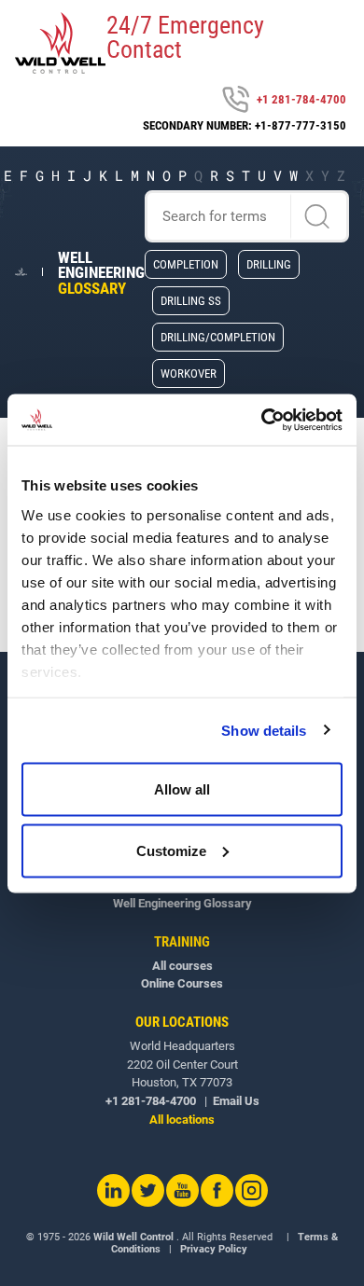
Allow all (182, 789)
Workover (189, 373)
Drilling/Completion (218, 336)
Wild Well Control (133, 1237)
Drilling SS (191, 300)
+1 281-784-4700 (301, 99)
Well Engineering (101, 273)
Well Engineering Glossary (182, 903)
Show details (263, 730)
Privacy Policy (213, 1249)
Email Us (236, 1101)
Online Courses (182, 983)
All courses (182, 966)
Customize (171, 850)
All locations (182, 1120)
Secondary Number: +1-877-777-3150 (244, 125)
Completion (185, 264)
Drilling (268, 264)
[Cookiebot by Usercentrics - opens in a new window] (262, 420)
